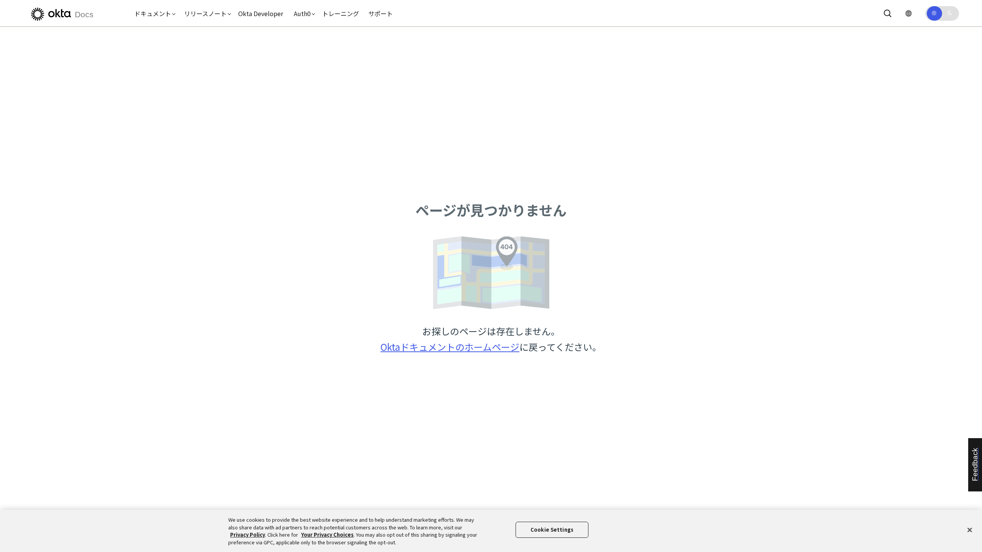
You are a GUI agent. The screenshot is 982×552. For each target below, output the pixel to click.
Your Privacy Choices (327, 534)
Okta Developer (260, 13)
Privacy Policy (247, 534)
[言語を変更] (908, 13)
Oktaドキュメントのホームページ (450, 346)
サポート (380, 13)
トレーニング (340, 13)
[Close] (969, 529)
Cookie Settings (552, 529)
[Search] (887, 13)
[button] (153, 13)
